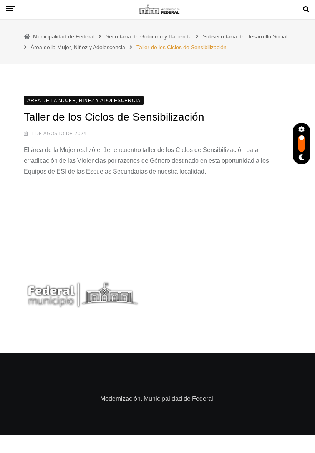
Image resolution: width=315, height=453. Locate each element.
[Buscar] (306, 9)
